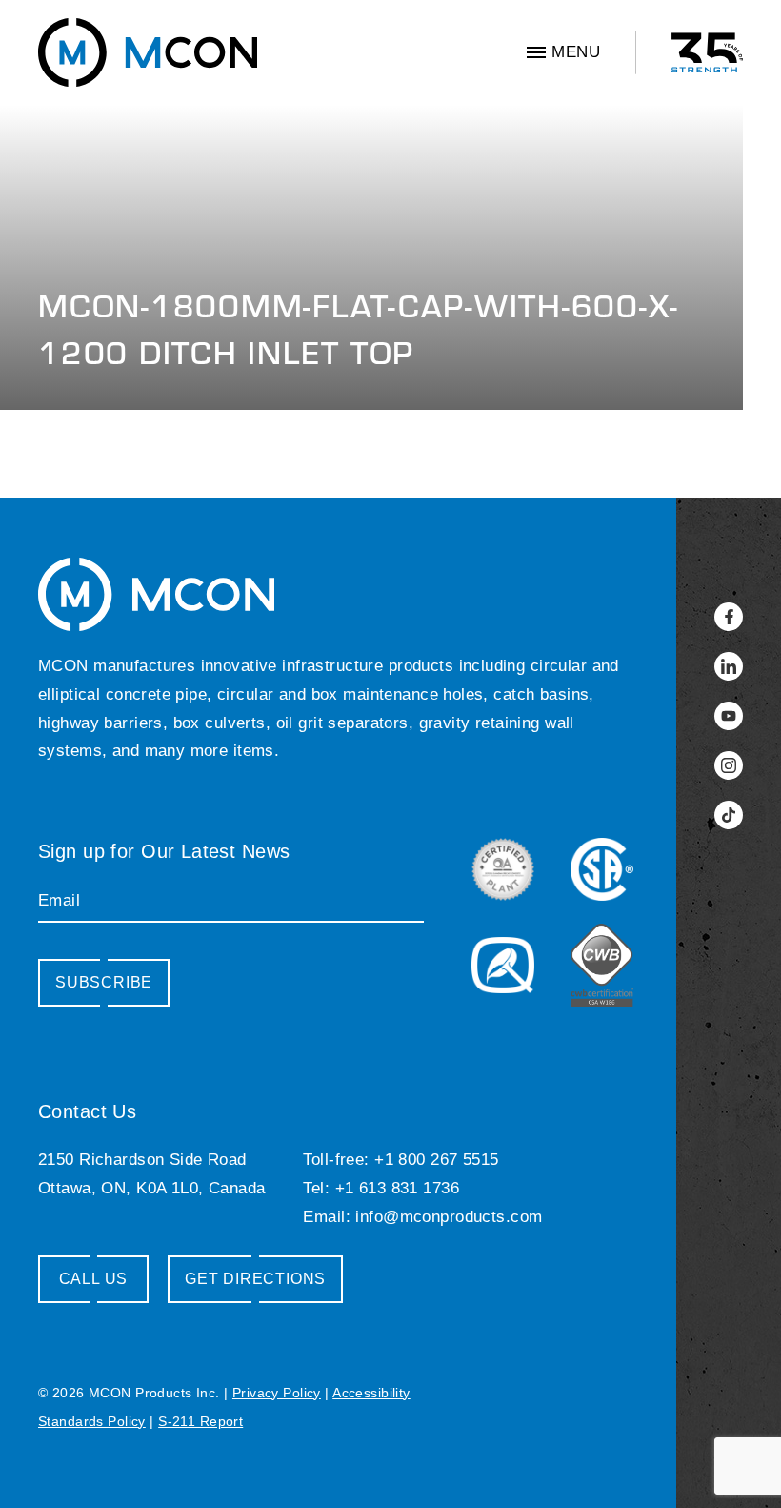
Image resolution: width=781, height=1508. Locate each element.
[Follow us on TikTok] (728, 815)
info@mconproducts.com (448, 1217)
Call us (94, 1279)
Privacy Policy (276, 1392)
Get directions (255, 1279)
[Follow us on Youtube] (728, 716)
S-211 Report (200, 1421)
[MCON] (147, 52)
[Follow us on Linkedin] (728, 666)
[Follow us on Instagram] (728, 765)
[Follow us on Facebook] (728, 616)
